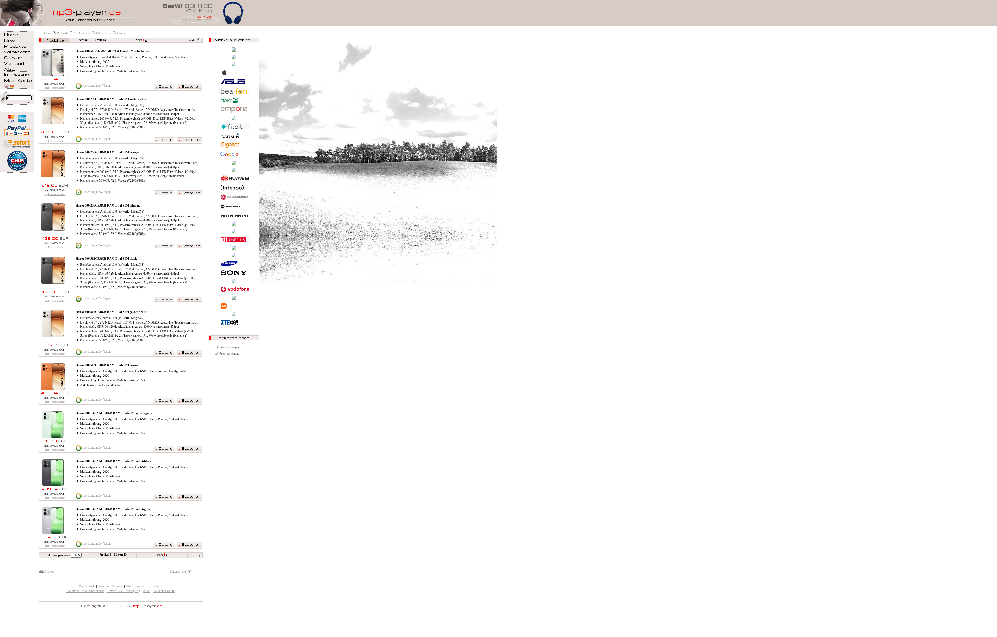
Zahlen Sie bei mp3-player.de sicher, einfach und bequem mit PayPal (17, 129)
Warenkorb (87, 586)
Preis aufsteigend (229, 347)
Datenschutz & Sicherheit (85, 591)
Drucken (49, 571)
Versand (117, 586)
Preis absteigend (229, 353)
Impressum (154, 586)
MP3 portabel (82, 33)
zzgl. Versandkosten (55, 87)
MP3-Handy (104, 33)
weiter (192, 40)
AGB (146, 591)
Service (103, 586)
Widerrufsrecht (164, 591)
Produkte (62, 33)
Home (48, 33)
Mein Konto (135, 586)
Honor (121, 33)
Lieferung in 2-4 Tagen (97, 85)
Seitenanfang (178, 571)
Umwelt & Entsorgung (123, 591)
